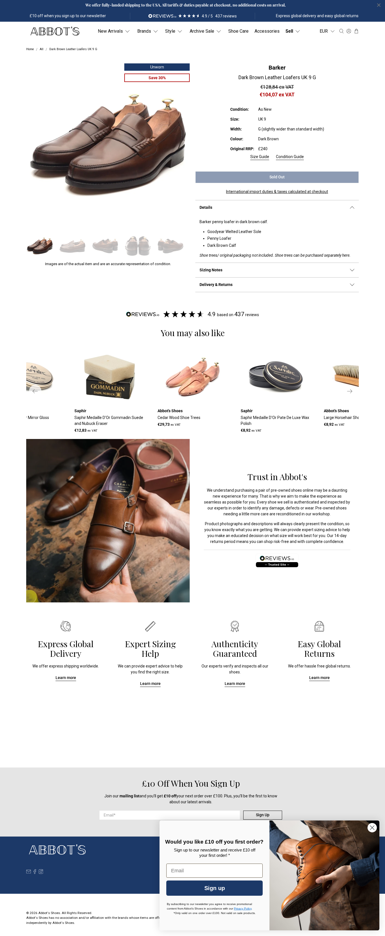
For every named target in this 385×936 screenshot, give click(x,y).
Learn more (66, 677)
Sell (289, 31)
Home (30, 49)
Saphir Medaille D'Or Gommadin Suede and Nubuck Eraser (108, 420)
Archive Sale (202, 31)
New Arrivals (110, 31)
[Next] (350, 391)
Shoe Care (238, 31)
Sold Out (277, 177)
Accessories (267, 31)
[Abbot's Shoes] (54, 31)
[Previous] (35, 391)
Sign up (214, 888)
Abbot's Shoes (49, 913)
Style (170, 31)
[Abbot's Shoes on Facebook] (34, 872)
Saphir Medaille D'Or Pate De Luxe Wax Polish (275, 420)
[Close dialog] (372, 828)
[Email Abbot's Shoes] (28, 872)
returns (216, 541)
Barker (277, 67)
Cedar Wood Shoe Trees (179, 417)
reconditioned (288, 514)
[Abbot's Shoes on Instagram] (41, 872)
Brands (144, 31)
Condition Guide (290, 156)
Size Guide (259, 156)
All (41, 49)
